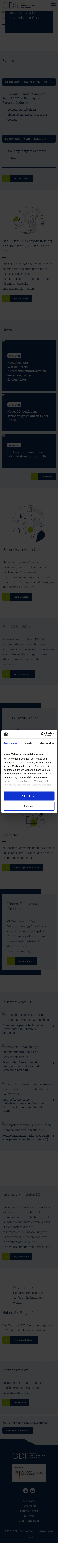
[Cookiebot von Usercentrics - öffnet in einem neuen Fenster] (41, 734)
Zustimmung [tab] (10, 742)
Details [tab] (28, 742)
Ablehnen (29, 806)
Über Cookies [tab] (47, 742)
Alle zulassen (29, 796)
